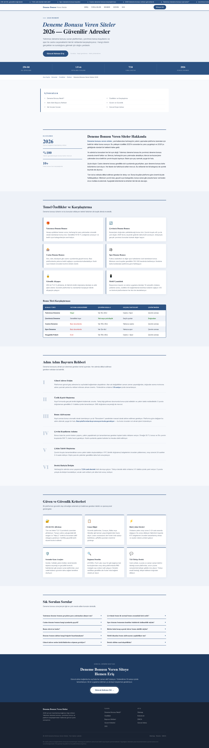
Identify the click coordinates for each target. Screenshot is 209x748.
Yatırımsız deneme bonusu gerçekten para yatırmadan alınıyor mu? (72, 615)
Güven (116, 7)
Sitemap (140, 712)
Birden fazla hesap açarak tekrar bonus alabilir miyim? (136, 629)
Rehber (107, 7)
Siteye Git (160, 7)
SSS (123, 7)
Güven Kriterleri (109, 723)
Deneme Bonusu (55, 7)
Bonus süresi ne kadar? (72, 629)
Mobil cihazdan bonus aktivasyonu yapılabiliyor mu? (136, 635)
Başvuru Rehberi (110, 719)
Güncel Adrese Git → (104, 690)
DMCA (139, 719)
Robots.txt (140, 716)
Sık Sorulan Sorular (52, 107)
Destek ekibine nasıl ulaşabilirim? (136, 642)
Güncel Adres (142, 723)
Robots (158, 736)
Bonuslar (54, 77)
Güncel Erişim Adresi (115, 107)
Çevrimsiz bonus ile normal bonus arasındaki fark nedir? (136, 615)
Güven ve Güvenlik (114, 103)
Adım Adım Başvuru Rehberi (55, 103)
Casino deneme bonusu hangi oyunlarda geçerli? (72, 622)
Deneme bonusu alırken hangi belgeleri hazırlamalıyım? (72, 635)
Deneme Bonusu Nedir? (54, 98)
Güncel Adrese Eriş (55, 53)
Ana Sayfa (46, 77)
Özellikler (96, 7)
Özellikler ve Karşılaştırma (117, 98)
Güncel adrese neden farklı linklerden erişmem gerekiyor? (72, 642)
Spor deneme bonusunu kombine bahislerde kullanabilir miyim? (136, 622)
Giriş (86, 7)
